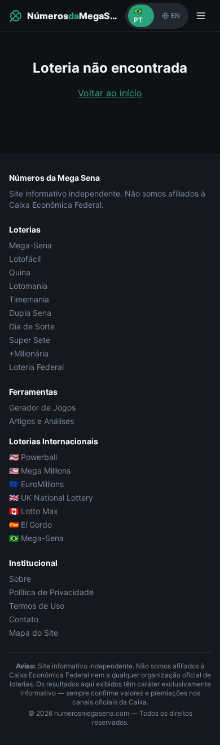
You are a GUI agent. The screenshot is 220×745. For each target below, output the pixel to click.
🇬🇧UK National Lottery (51, 497)
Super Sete (29, 340)
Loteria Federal (36, 367)
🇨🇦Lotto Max (33, 511)
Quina (19, 272)
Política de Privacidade (51, 592)
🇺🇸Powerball (33, 457)
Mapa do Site (33, 632)
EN (175, 15)
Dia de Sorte (32, 326)
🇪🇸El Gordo (30, 524)
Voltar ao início (110, 93)
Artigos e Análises (41, 421)
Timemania (29, 299)
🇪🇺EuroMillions (36, 484)
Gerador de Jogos (42, 407)
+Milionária (29, 353)
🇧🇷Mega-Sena (36, 538)
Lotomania (28, 286)
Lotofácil (25, 259)
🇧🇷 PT (138, 15)
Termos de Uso (36, 605)
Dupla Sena (30, 313)
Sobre (20, 578)
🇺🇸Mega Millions (40, 470)
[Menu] (201, 16)
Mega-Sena (30, 245)
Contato (23, 619)
